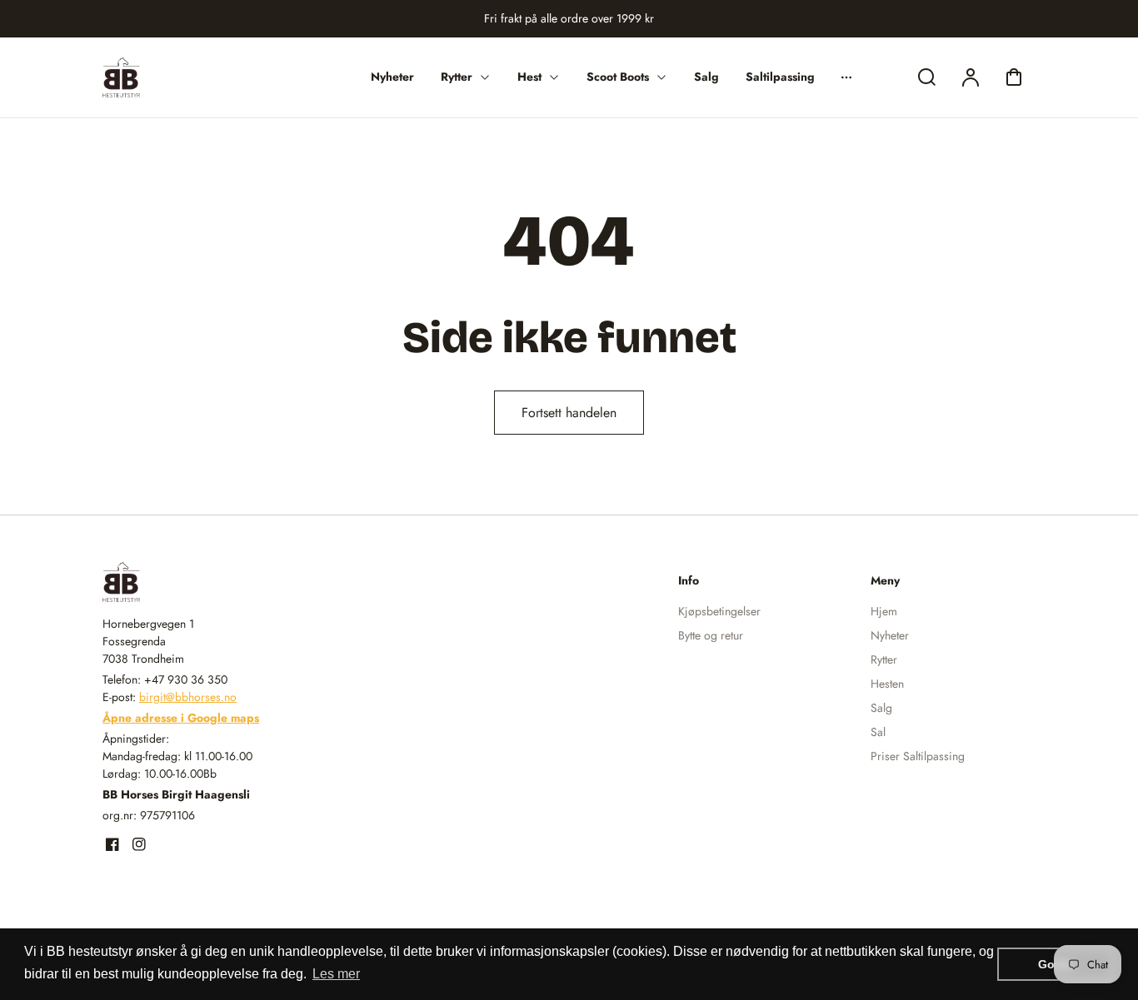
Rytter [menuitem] (456, 76)
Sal (878, 732)
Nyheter (890, 635)
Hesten (887, 683)
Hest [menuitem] (529, 76)
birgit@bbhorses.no (188, 697)
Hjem (884, 611)
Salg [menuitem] (706, 76)
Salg (881, 707)
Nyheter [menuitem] (392, 76)
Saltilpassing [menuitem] (780, 76)
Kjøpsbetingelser (719, 611)
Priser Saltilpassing (918, 756)
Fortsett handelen (569, 412)
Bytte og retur (710, 635)
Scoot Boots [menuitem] (617, 76)
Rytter (884, 659)
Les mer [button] (336, 974)
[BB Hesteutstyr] (206, 582)
